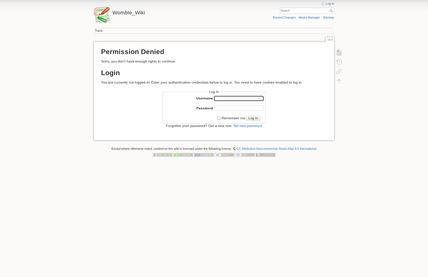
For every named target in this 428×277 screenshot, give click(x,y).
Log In (253, 118)
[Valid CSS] (245, 154)
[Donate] (183, 154)
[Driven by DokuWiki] (265, 154)
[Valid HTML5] (224, 154)
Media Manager (309, 17)
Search (331, 10)
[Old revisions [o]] (339, 62)
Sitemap (328, 17)
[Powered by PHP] (204, 154)
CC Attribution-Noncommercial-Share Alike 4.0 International (277, 149)
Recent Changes (284, 17)
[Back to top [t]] (339, 81)
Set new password (247, 126)
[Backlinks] (339, 71)
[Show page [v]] (339, 52)
